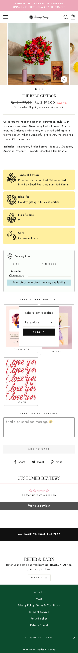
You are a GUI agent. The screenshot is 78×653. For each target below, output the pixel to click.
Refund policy (39, 618)
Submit (39, 332)
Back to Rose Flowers (42, 534)
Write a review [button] (39, 505)
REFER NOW (39, 577)
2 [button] (40, 89)
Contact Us (39, 592)
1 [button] (36, 89)
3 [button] (43, 89)
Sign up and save (39, 637)
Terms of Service (39, 612)
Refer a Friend (39, 625)
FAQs (39, 599)
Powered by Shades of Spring (39, 649)
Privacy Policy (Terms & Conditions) (39, 605)
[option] (39, 5)
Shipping (34, 107)
